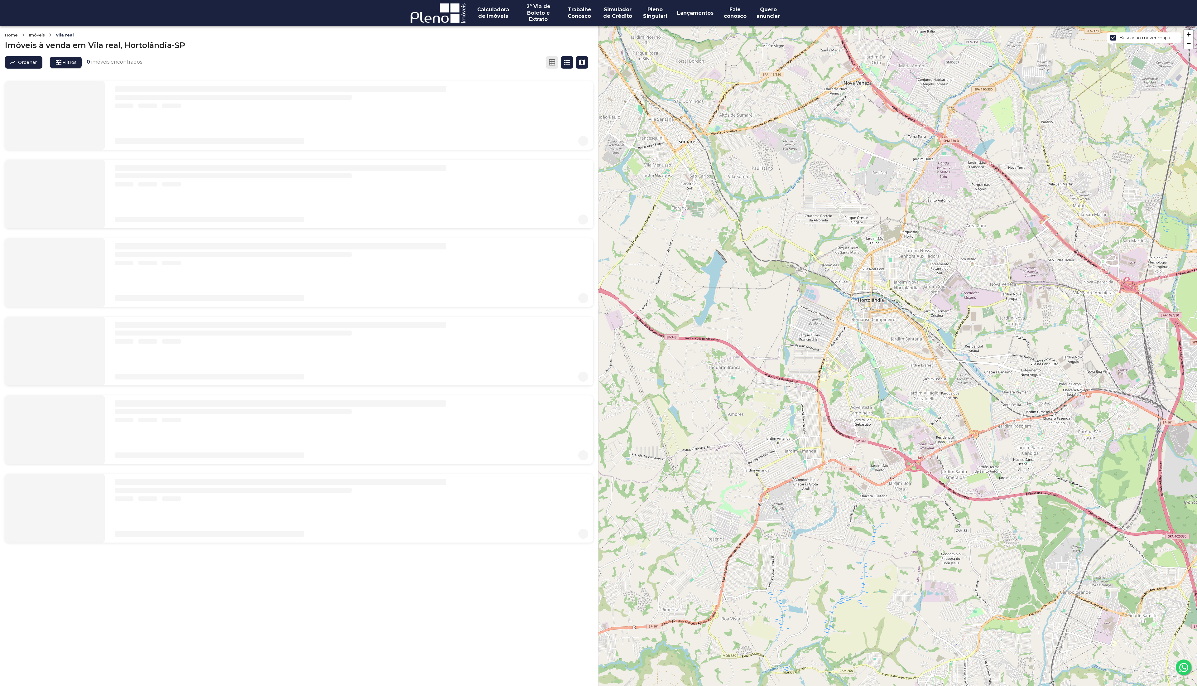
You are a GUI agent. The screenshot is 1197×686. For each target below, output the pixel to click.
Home (11, 34)
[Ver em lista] (567, 62)
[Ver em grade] (552, 62)
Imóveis (37, 34)
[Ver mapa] (582, 62)
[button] (1188, 34)
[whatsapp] (1183, 667)
